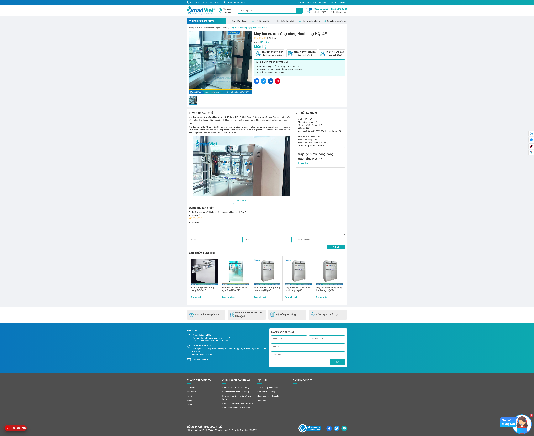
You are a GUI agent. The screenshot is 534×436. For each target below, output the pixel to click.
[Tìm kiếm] (299, 11)
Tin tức (333, 2)
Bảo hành (261, 400)
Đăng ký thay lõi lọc (327, 314)
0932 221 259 (321, 10)
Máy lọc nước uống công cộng (214, 27)
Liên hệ (342, 2)
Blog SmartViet (339, 10)
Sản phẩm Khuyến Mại (207, 314)
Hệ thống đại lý (262, 21)
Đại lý (189, 396)
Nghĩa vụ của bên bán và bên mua (237, 403)
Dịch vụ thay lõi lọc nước (268, 387)
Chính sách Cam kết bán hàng (235, 387)
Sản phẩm (322, 2)
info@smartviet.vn (200, 359)
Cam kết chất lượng (266, 392)
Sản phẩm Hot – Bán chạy (268, 396)
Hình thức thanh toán (285, 21)
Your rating (194, 215)
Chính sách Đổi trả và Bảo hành (236, 407)
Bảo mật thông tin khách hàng (235, 392)
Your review (194, 222)
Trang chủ (300, 2)
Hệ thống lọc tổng (286, 314)
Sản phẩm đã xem (240, 21)
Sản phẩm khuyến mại (337, 21)
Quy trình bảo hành (311, 21)
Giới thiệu (311, 2)
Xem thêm (239, 200)
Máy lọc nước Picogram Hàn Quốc (248, 314)
